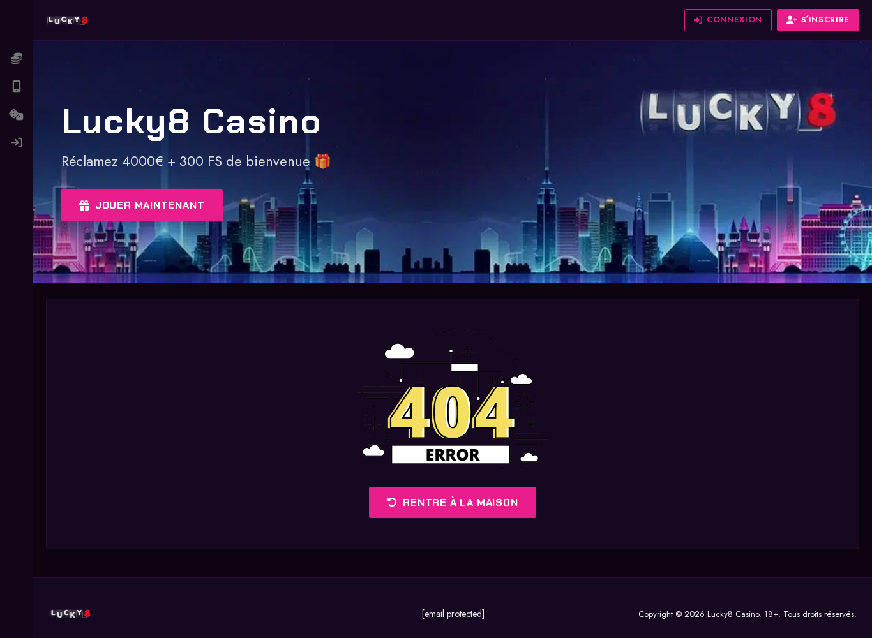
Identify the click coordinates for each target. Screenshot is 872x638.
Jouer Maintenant (150, 205)
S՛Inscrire (825, 19)
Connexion (734, 19)
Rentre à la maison (460, 502)
